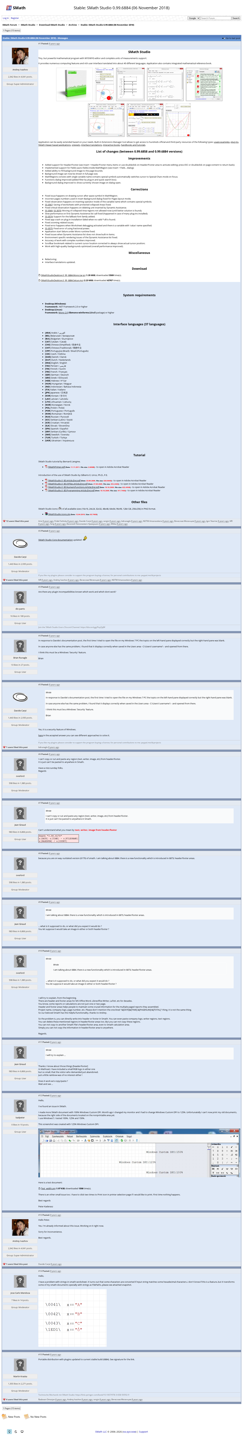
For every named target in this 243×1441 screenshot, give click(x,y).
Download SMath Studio (52, 24)
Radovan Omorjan (46, 1399)
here (40, 735)
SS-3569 (49, 210)
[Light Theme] (9, 1431)
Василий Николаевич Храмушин (83, 523)
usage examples (222, 141)
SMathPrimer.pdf (56, 466)
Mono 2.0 (63, 312)
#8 (39, 853)
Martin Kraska (20, 1376)
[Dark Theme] (15, 1431)
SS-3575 (49, 228)
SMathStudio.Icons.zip (59, 514)
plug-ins (234, 141)
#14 (40, 1271)
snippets (76, 144)
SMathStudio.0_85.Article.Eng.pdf (64, 480)
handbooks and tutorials (133, 144)
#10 (40, 950)
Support (143, 1431)
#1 (39, 43)
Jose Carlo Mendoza (20, 1292)
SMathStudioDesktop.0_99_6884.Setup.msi (62, 280)
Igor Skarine (211, 521)
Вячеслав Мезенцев (184, 521)
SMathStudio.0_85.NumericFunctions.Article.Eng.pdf (73, 487)
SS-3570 (57, 210)
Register (15, 18)
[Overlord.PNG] (58, 841)
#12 (40, 1095)
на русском (129, 1431)
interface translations (91, 144)
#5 (39, 684)
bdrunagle (126, 521)
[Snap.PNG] (72, 1345)
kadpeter (20, 1117)
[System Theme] (22, 1431)
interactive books (111, 144)
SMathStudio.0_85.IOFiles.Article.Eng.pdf (68, 483)
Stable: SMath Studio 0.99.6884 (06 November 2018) (107, 24)
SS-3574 (49, 216)
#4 (39, 635)
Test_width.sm (48, 1188)
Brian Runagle (20, 657)
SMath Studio (28, 24)
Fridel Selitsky (60, 521)
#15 (40, 1354)
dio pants (20, 608)
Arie (40, 521)
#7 (39, 802)
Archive (73, 24)
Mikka (113, 523)
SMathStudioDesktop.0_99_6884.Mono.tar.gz (63, 275)
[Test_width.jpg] (139, 1176)
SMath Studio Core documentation (55, 539)
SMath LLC (101, 1431)
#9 (39, 902)
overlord (20, 776)
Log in (6, 18)
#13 (40, 1215)
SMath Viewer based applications (54, 144)
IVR (231, 521)
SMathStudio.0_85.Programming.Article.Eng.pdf (71, 490)
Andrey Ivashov (20, 69)
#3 (39, 586)
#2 (39, 530)
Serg (52, 523)
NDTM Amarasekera (152, 521)
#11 (40, 1042)
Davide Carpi (85, 521)
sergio (106, 521)
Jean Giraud (20, 824)
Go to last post (233, 38)
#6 (39, 754)
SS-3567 (49, 204)
